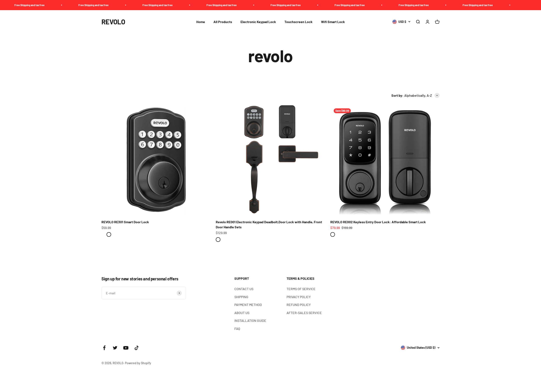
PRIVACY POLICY (299, 297)
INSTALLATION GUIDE (250, 320)
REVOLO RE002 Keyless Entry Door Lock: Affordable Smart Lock (378, 222)
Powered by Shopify (138, 363)
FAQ (237, 329)
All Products (222, 22)
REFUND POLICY (299, 305)
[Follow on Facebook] (104, 348)
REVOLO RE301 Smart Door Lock (125, 222)
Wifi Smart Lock (333, 22)
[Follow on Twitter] (115, 348)
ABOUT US (241, 313)
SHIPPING (241, 297)
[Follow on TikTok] (136, 348)
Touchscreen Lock (298, 22)
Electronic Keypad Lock (258, 22)
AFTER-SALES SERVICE (304, 313)
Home (200, 22)
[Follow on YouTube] (126, 348)
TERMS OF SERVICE (301, 289)
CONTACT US (243, 289)
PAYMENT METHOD (248, 305)
